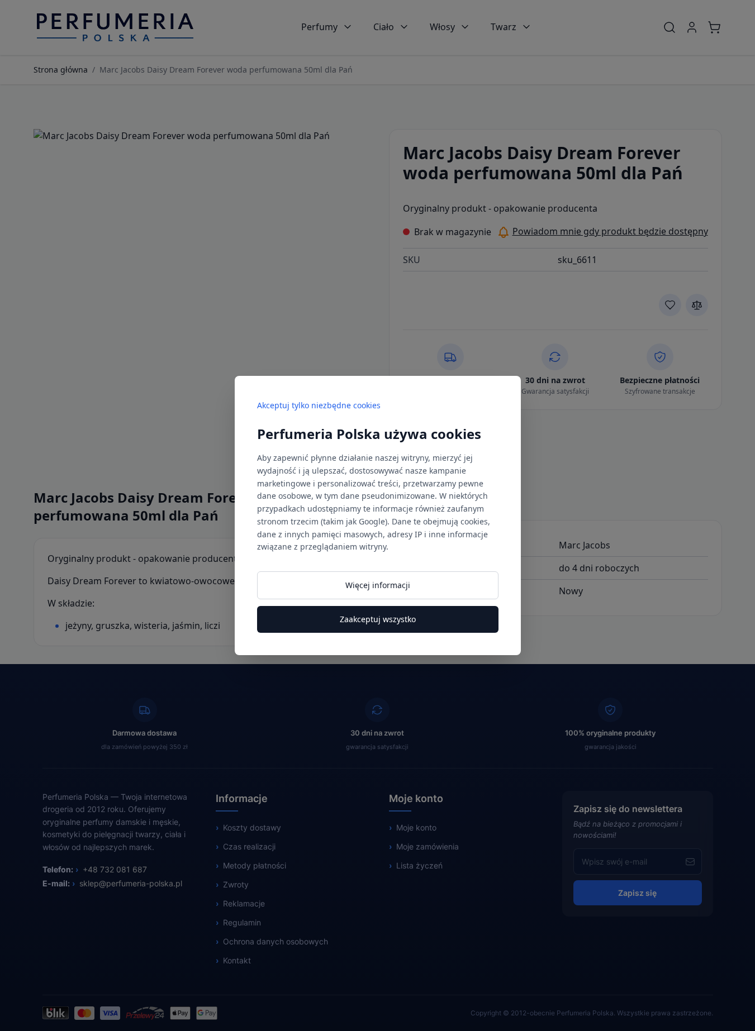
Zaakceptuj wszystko (378, 619)
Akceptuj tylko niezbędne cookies (319, 405)
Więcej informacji (377, 585)
